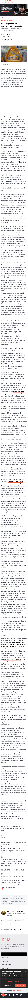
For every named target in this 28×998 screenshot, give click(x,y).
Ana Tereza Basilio (5, 35)
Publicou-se (12, 297)
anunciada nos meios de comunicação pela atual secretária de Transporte (13, 484)
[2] (20, 282)
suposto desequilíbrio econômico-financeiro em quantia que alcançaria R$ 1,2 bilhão (13, 645)
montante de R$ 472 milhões (12, 660)
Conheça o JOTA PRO (14, 954)
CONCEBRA (11, 717)
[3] (12, 606)
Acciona (20, 717)
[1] (19, 162)
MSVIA (4, 717)
